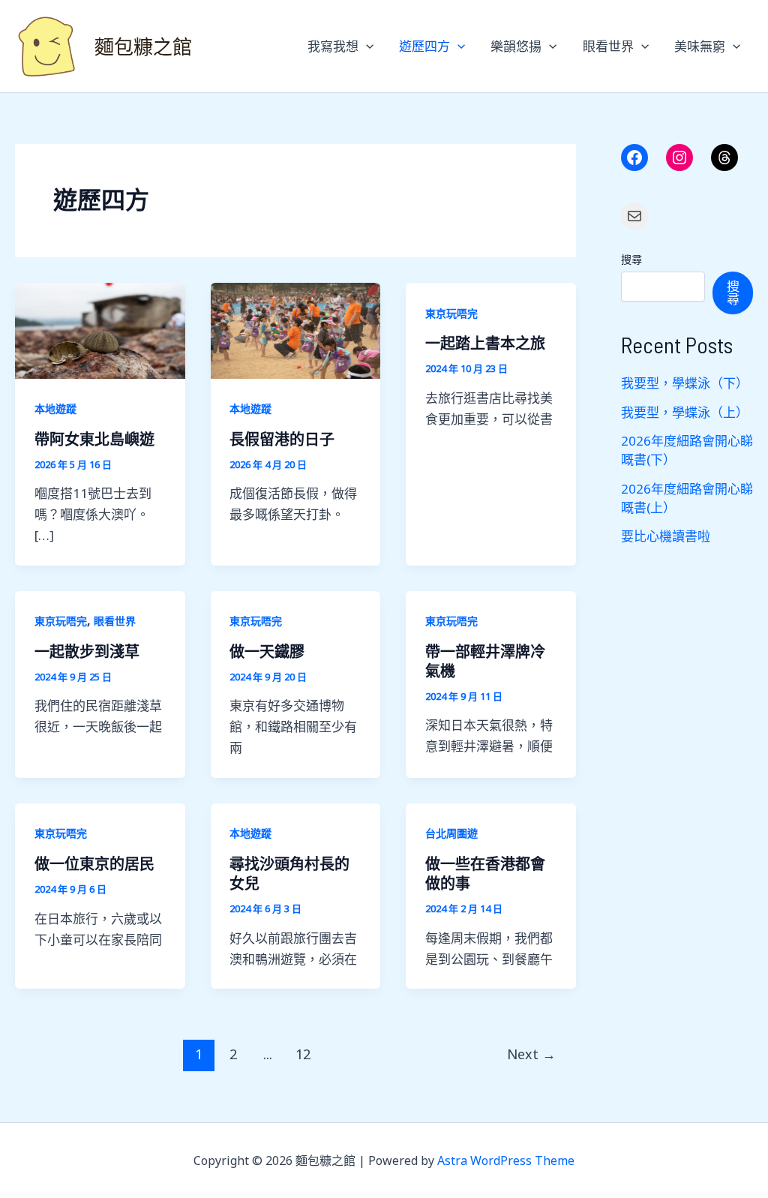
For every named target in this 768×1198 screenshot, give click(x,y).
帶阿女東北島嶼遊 (94, 439)
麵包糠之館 (143, 46)
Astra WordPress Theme (505, 1160)
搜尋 (631, 259)
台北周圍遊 (451, 833)
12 (303, 1054)
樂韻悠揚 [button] (516, 46)
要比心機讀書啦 (665, 536)
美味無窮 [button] (699, 46)
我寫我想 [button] (333, 46)
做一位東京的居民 (94, 863)
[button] (366, 47)
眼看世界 (115, 621)
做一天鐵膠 (267, 651)
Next (531, 1054)
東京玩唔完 (451, 313)
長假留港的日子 (282, 439)
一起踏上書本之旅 (485, 343)
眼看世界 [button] (608, 46)
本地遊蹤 (55, 408)
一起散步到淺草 (87, 651)
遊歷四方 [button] (424, 46)
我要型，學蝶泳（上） (684, 412)
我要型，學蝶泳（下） (684, 383)
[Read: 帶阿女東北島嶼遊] (100, 329)
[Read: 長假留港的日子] (296, 329)
